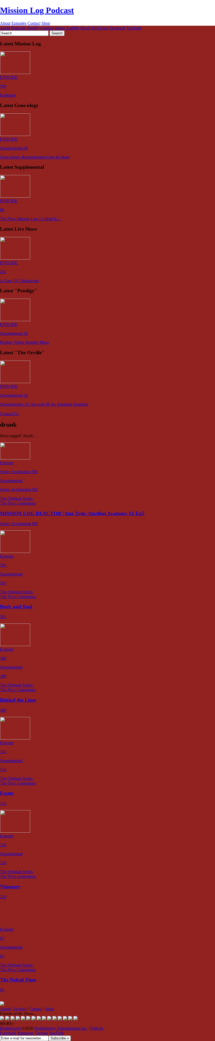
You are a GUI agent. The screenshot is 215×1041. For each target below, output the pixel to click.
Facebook (117, 28)
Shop (45, 23)
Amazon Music (52, 28)
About (5, 23)
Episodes (19, 23)
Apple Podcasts (13, 28)
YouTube (134, 28)
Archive (19, 1009)
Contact (34, 23)
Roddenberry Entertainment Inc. (61, 1028)
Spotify (33, 28)
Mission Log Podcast (37, 10)
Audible (72, 28)
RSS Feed (100, 28)
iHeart (85, 28)
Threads (41, 1033)
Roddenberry (11, 1028)
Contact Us (9, 413)
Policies (96, 1028)
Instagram (25, 1033)
